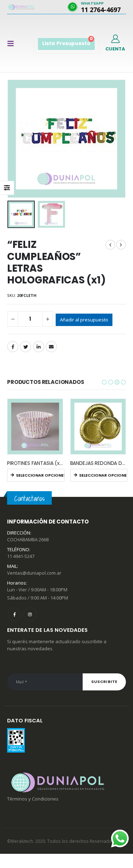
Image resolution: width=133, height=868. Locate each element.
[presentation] (9, 139)
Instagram (30, 614)
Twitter (25, 346)
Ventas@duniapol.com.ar (34, 573)
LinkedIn (38, 346)
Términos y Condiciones (33, 799)
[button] (104, 382)
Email (51, 346)
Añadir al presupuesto (84, 319)
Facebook (12, 346)
